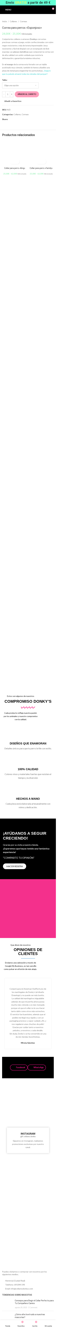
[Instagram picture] (10, 1093)
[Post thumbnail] (7, 1304)
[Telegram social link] (23, 119)
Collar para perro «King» (14, 168)
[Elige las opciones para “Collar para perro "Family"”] (38, 161)
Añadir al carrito (27, 94)
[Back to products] (48, 21)
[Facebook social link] (9, 119)
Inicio (4, 21)
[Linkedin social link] (20, 119)
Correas (23, 21)
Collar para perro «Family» (41, 168)
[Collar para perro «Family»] (41, 153)
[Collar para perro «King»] (14, 153)
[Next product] (52, 21)
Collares (13, 21)
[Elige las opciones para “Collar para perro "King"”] (12, 161)
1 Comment (32, 1307)
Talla (4, 80)
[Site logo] (28, 9)
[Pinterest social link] (16, 119)
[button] (18, 1067)
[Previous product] (45, 21)
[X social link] (13, 119)
